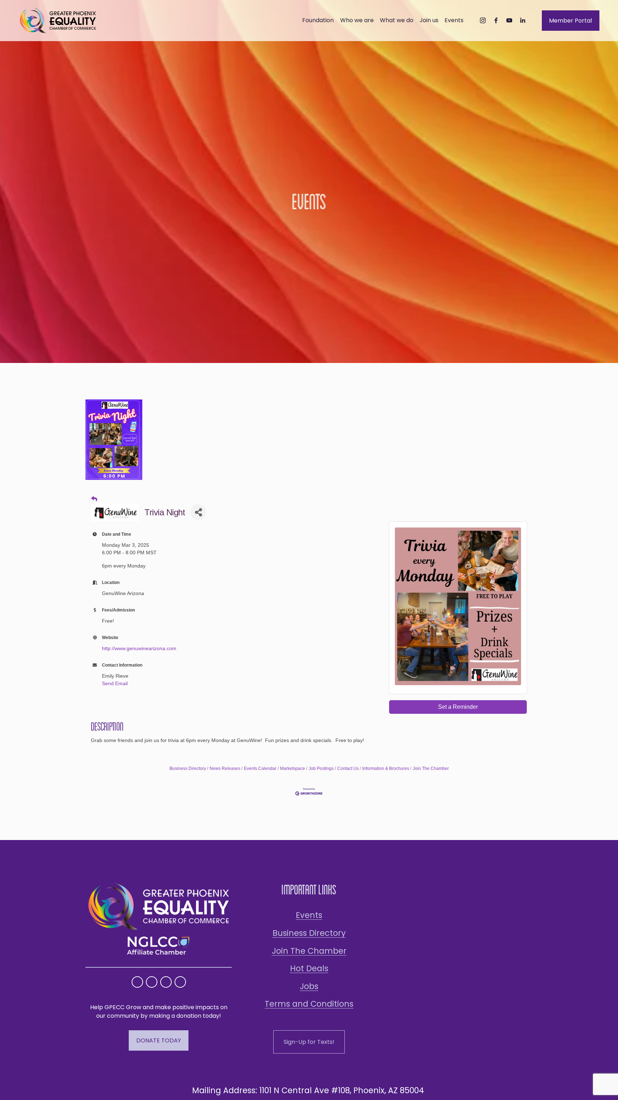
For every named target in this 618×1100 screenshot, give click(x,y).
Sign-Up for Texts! (309, 1042)
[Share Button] (198, 512)
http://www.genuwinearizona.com (139, 648)
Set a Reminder (458, 707)
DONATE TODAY (158, 1040)
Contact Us (348, 768)
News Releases (225, 768)
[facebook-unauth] (496, 20)
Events (309, 915)
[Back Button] (94, 499)
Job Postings (321, 768)
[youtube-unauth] (509, 20)
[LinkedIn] (522, 20)
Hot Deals (309, 968)
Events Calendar (260, 768)
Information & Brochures (385, 768)
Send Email (115, 683)
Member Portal (570, 20)
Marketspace (292, 768)
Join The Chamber (431, 768)
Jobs (309, 986)
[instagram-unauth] (482, 20)
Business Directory (188, 768)
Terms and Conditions (309, 1004)
